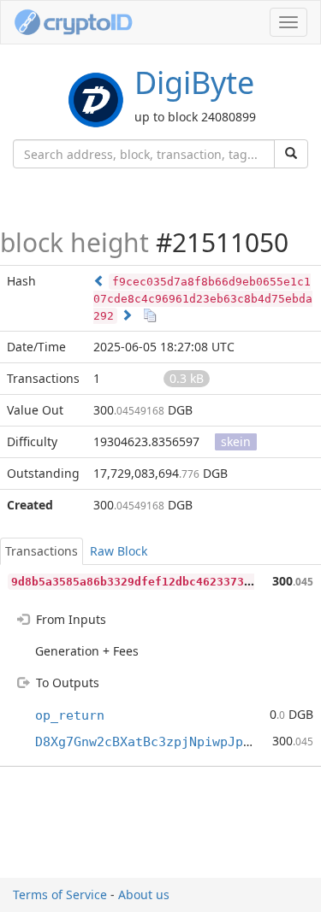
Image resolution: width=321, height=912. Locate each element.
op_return (69, 715)
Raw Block (118, 551)
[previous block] (99, 281)
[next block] (127, 315)
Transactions (41, 551)
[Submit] (291, 153)
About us (143, 894)
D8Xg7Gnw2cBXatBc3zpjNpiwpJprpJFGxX (166, 742)
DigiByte (194, 82)
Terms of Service (60, 894)
